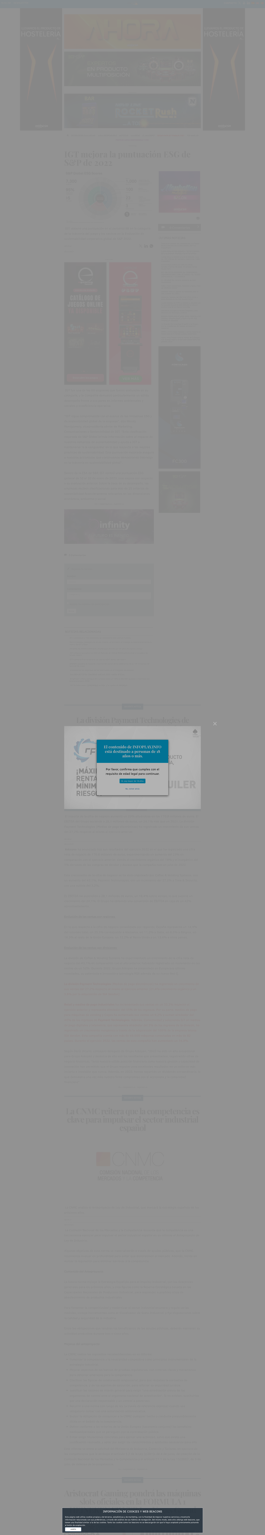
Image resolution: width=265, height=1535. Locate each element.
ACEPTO (73, 1529)
